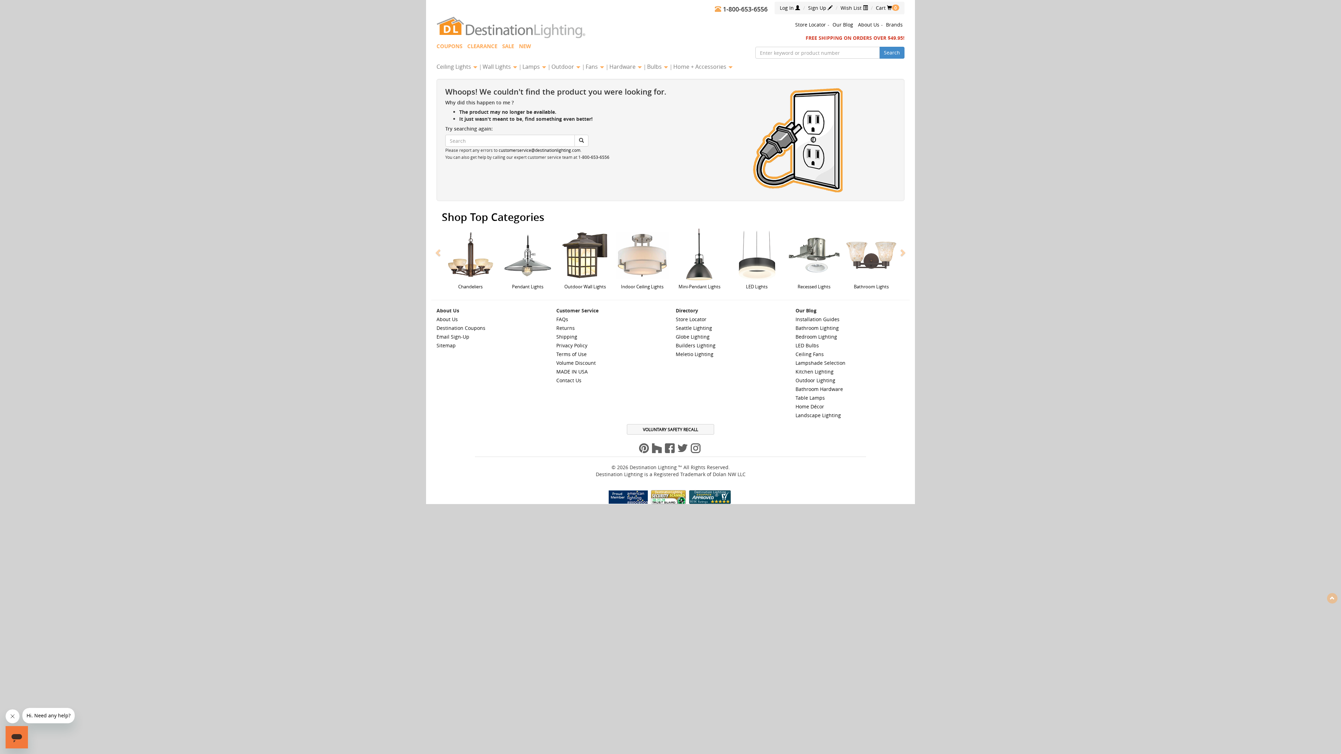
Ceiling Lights (454, 67)
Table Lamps (810, 397)
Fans (592, 67)
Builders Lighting (696, 345)
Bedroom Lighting (816, 336)
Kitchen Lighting (815, 371)
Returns (565, 328)
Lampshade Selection (820, 363)
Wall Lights (497, 67)
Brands (894, 24)
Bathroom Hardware (819, 389)
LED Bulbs (807, 345)
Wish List (852, 8)
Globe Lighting (693, 336)
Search (892, 52)
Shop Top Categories (493, 217)
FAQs (562, 319)
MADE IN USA (572, 371)
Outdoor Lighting (815, 380)
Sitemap (446, 345)
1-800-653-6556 (593, 157)
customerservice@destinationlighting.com (539, 150)
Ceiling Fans (810, 354)
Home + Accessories (700, 67)
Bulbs (655, 67)
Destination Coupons (461, 328)
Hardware (623, 67)
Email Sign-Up (453, 336)
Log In (787, 8)
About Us (868, 24)
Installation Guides (818, 319)
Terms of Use (571, 354)
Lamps (531, 67)
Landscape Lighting (818, 415)
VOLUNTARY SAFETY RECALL (670, 429)
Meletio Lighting (694, 354)
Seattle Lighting (694, 328)
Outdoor (563, 67)
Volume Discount (576, 363)
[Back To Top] (1332, 598)
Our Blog (843, 24)
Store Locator (810, 24)
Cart (884, 8)
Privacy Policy (571, 345)
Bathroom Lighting (817, 328)
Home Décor (810, 406)
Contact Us (568, 380)
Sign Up (818, 8)
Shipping (566, 336)
